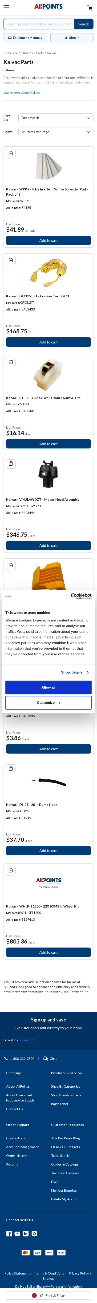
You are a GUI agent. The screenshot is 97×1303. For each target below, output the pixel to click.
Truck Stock (60, 1156)
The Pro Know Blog (65, 1138)
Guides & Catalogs (65, 1164)
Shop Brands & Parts (66, 1095)
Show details (71, 672)
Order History (16, 1156)
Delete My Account (65, 1199)
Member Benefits (64, 1190)
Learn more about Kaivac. (22, 92)
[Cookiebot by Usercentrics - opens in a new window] (71, 596)
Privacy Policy (79, 1273)
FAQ (54, 1182)
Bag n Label (59, 1104)
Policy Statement (17, 1273)
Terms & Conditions (49, 1273)
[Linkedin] (26, 1234)
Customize (46, 703)
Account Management (22, 1147)
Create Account (18, 1138)
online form (27, 1040)
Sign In (74, 38)
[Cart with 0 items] (90, 8)
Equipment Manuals (27, 38)
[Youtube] (17, 1234)
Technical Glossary (65, 1173)
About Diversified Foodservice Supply (20, 1097)
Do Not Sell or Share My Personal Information (48, 1286)
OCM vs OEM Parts (65, 1147)
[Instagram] (34, 1234)
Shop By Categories (65, 1086)
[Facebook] (9, 1234)
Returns (12, 1164)
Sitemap (49, 1278)
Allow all (48, 687)
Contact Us (14, 1109)
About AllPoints (18, 1086)
